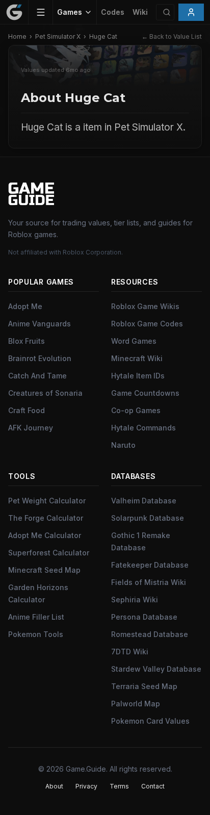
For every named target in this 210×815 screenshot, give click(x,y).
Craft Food (26, 410)
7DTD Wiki (129, 651)
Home (17, 36)
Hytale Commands (143, 427)
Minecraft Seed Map (44, 570)
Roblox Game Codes (147, 323)
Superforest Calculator (48, 552)
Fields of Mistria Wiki (148, 582)
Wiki (140, 12)
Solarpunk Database (147, 518)
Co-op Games (136, 410)
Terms (119, 786)
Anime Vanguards (39, 323)
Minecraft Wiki (137, 358)
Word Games (133, 341)
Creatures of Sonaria (45, 393)
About (54, 786)
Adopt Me (25, 306)
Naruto (123, 445)
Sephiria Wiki (134, 599)
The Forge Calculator (45, 518)
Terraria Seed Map (144, 686)
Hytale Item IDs (138, 375)
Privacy (86, 786)
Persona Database (144, 617)
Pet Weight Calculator (47, 500)
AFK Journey (30, 427)
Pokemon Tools (35, 634)
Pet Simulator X (58, 36)
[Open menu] (41, 12)
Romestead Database (149, 634)
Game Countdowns (145, 393)
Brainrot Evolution (39, 358)
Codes (112, 12)
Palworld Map (135, 703)
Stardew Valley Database (156, 669)
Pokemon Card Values (150, 721)
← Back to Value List (172, 36)
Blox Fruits (26, 341)
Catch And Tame (37, 375)
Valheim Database (143, 500)
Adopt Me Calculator (44, 535)
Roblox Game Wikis (145, 306)
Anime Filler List (36, 617)
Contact (153, 786)
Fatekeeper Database (150, 565)
